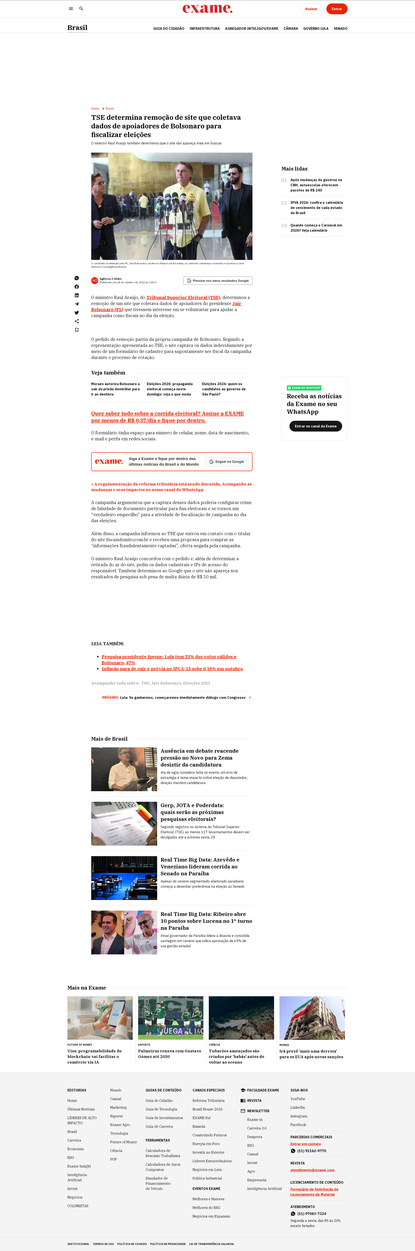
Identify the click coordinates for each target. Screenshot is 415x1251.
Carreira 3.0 (257, 1128)
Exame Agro (120, 1125)
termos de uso (103, 1244)
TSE (145, 683)
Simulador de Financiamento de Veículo (158, 1183)
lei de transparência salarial (211, 1244)
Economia (75, 1149)
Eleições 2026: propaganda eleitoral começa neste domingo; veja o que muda (170, 389)
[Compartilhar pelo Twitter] (76, 312)
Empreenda (257, 1180)
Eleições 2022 (196, 683)
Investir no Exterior (209, 1152)
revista (254, 1100)
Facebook (298, 1125)
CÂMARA (291, 28)
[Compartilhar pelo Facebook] (76, 286)
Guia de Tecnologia (161, 1109)
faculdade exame (263, 1090)
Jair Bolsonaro (166, 683)
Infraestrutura (205, 28)
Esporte (116, 1116)
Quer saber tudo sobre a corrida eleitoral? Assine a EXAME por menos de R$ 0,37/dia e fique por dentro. (167, 417)
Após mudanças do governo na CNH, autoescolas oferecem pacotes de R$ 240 (316, 185)
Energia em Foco (206, 1144)
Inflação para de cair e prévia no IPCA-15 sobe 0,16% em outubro (172, 669)
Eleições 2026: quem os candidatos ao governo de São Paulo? (224, 389)
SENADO (341, 28)
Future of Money (123, 1142)
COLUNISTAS (77, 1206)
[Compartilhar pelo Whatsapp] (76, 278)
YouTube (297, 1099)
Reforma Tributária (209, 1100)
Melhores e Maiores (208, 1199)
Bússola (199, 1126)
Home (95, 109)
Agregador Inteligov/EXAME (251, 28)
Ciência (116, 1150)
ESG (70, 1157)
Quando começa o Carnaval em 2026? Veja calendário (316, 227)
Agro (251, 1171)
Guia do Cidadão (168, 28)
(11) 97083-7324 (311, 1213)
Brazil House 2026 (208, 1109)
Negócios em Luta (207, 1169)
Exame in (255, 1119)
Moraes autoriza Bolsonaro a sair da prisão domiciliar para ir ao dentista (115, 389)
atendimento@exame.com (312, 1170)
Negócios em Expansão (211, 1216)
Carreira (74, 1140)
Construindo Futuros (210, 1135)
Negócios (74, 1197)
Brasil (77, 27)
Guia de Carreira (159, 1126)
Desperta (254, 1137)
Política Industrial (207, 1178)
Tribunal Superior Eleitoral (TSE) (183, 297)
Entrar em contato (305, 1144)
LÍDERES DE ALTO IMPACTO (82, 1120)
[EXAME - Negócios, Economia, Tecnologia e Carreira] (207, 8)
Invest (72, 1188)
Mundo (115, 1090)
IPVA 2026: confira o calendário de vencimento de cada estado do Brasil (316, 207)
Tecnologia (119, 1133)
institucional (78, 1244)
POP (113, 1159)
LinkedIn (297, 1107)
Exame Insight (79, 1166)
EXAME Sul (202, 1118)
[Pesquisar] (81, 9)
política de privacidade (168, 1244)
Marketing (118, 1107)
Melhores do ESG (206, 1207)
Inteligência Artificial (77, 1177)
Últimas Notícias (81, 1109)
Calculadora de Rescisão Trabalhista (163, 1153)
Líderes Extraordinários (212, 1161)
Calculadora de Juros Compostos (163, 1167)
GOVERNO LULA (316, 28)
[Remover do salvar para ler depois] (76, 329)
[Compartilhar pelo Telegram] (76, 304)
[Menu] (70, 9)
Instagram (298, 1116)
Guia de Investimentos (164, 1118)
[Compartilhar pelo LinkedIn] (76, 295)
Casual (115, 1099)
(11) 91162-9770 (311, 1151)
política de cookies (132, 1244)
